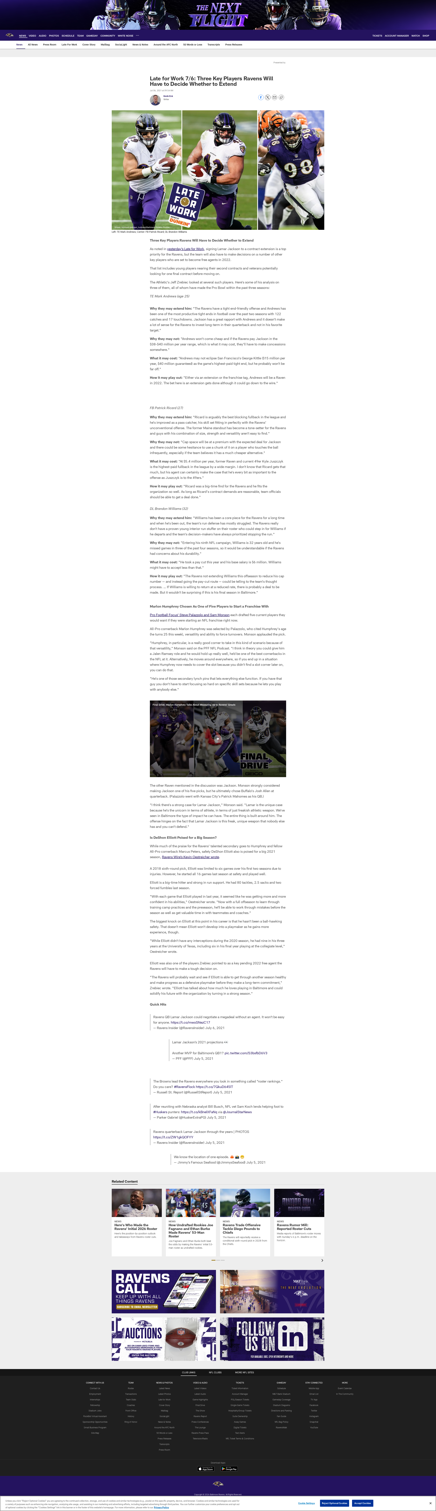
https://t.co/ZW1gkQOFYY (173, 1137)
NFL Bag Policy (281, 1422)
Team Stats (131, 1399)
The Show (200, 1410)
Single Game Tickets (240, 1405)
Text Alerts (240, 1433)
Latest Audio (200, 1394)
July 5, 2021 (203, 1058)
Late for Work (164, 1399)
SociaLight (164, 1416)
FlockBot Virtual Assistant (95, 1416)
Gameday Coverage (281, 1399)
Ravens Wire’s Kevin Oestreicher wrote (190, 857)
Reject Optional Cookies (334, 1503)
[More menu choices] (137, 35)
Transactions (131, 1394)
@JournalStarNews (237, 1112)
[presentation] (323, 1261)
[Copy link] (281, 97)
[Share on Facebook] (261, 99)
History (131, 1416)
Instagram (314, 1416)
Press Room (164, 1450)
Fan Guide (281, 1416)
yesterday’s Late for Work (185, 249)
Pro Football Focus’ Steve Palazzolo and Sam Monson (190, 615)
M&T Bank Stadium (281, 1394)
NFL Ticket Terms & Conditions (240, 1438)
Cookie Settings (306, 1503)
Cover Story (164, 1405)
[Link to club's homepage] (9, 35)
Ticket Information (240, 1388)
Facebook (314, 1405)
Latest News (164, 1388)
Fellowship (95, 1405)
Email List (314, 1394)
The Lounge (200, 1427)
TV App (314, 1399)
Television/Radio (200, 1438)
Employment (95, 1394)
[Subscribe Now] (164, 1291)
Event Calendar (345, 1388)
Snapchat (314, 1422)
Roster (131, 1388)
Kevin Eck (168, 96)
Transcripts (164, 1444)
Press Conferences (200, 1422)
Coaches (131, 1405)
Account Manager (240, 1394)
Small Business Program (95, 1427)
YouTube (314, 1427)
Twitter (314, 1410)
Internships (95, 1399)
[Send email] (274, 99)
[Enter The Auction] (164, 1339)
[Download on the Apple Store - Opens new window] (206, 1469)
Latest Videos (200, 1388)
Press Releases (164, 1438)
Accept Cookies (362, 1503)
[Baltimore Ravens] (218, 1484)
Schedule (281, 1388)
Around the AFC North (164, 1427)
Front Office (131, 1410)
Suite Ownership (240, 1416)
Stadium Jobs (95, 1410)
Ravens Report (200, 1416)
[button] (218, 739)
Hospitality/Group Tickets (240, 1410)
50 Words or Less (164, 1433)
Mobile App (314, 1388)
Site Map (95, 1433)
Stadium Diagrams (281, 1405)
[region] (218, 1503)
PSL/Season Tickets (240, 1399)
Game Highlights (200, 1399)
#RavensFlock (184, 1087)
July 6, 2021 (215, 1028)
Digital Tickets (240, 1427)
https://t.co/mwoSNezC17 (190, 1022)
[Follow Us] (272, 1339)
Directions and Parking (281, 1410)
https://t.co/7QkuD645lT (214, 1087)
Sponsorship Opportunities (95, 1422)
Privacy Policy (161, 1507)
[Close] (430, 1503)
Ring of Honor (130, 1422)
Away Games (240, 1422)
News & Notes (164, 1422)
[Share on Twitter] (267, 99)
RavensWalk (281, 1427)
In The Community (344, 1394)
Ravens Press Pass (200, 1433)
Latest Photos (164, 1394)
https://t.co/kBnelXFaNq (199, 1112)
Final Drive (200, 1405)
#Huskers (160, 1112)
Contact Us (95, 1388)
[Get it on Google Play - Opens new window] (229, 1470)
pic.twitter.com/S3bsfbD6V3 (246, 1053)
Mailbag (164, 1410)
